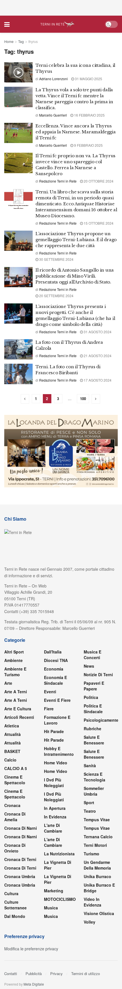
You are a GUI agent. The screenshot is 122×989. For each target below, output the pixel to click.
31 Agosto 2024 (97, 331)
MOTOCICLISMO (60, 899)
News (89, 666)
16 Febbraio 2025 (89, 115)
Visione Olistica (99, 913)
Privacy (56, 973)
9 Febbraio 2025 (88, 145)
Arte (8, 683)
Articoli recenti (19, 717)
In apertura (55, 808)
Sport (89, 802)
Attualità (12, 734)
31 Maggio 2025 (88, 78)
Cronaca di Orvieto (15, 848)
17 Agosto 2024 (97, 380)
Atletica (11, 726)
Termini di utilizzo (85, 973)
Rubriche (92, 728)
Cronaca (12, 805)
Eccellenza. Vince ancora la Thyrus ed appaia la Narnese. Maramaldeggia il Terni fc (75, 131)
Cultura (11, 893)
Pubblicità (34, 973)
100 (83, 398)
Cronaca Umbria (19, 876)
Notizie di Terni (98, 674)
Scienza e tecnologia (94, 777)
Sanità (90, 765)
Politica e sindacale (93, 708)
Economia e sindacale (55, 680)
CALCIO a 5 (15, 768)
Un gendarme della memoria (97, 865)
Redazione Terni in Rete (58, 181)
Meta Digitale (34, 984)
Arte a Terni (15, 691)
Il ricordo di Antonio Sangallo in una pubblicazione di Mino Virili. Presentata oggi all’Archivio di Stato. (74, 276)
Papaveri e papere (94, 686)
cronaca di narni (20, 828)
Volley (89, 922)
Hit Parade (54, 731)
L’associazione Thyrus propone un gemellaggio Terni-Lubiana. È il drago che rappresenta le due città (76, 239)
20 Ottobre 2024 (98, 181)
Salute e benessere (94, 740)
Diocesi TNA (56, 660)
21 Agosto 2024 (97, 355)
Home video (55, 762)
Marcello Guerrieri (53, 115)
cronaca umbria (19, 885)
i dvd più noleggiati (54, 782)
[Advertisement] (61, 7)
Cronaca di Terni (20, 859)
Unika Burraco (97, 876)
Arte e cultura (17, 708)
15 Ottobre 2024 (98, 223)
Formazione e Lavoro (57, 720)
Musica (51, 908)
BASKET (12, 751)
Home (9, 41)
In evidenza (55, 817)
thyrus (33, 41)
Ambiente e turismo (15, 671)
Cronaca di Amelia (15, 816)
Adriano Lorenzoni (53, 78)
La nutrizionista (59, 853)
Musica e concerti (92, 654)
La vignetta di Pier (57, 865)
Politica (91, 697)
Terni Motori (95, 845)
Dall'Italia (53, 652)
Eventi (50, 691)
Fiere (49, 708)
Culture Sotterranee (15, 905)
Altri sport (14, 652)
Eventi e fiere (57, 700)
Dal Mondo (14, 916)
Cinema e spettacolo (14, 779)
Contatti (10, 973)
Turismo (91, 853)
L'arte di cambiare (53, 828)
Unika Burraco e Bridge (99, 887)
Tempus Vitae (97, 819)
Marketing (53, 890)
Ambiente (13, 660)
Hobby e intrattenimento (59, 751)
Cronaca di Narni (20, 836)
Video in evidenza (92, 902)
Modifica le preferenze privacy (31, 948)
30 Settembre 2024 (55, 259)
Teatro (90, 811)
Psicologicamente (101, 720)
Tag (21, 41)
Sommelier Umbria (94, 791)
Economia (53, 669)
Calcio (10, 760)
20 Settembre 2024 (55, 295)
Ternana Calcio (98, 836)
